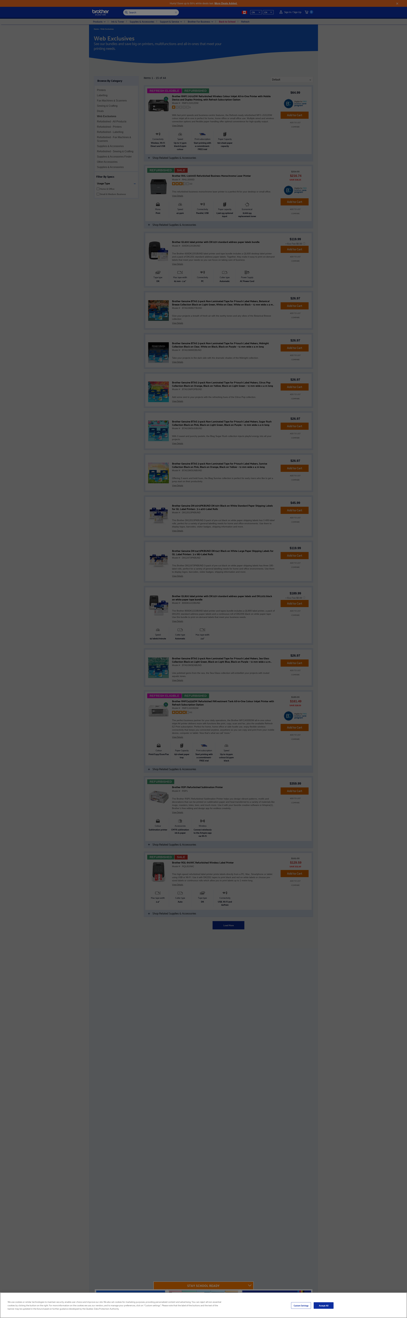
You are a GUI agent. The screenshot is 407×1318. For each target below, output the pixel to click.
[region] (203, 1305)
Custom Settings (301, 1305)
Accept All (323, 1305)
